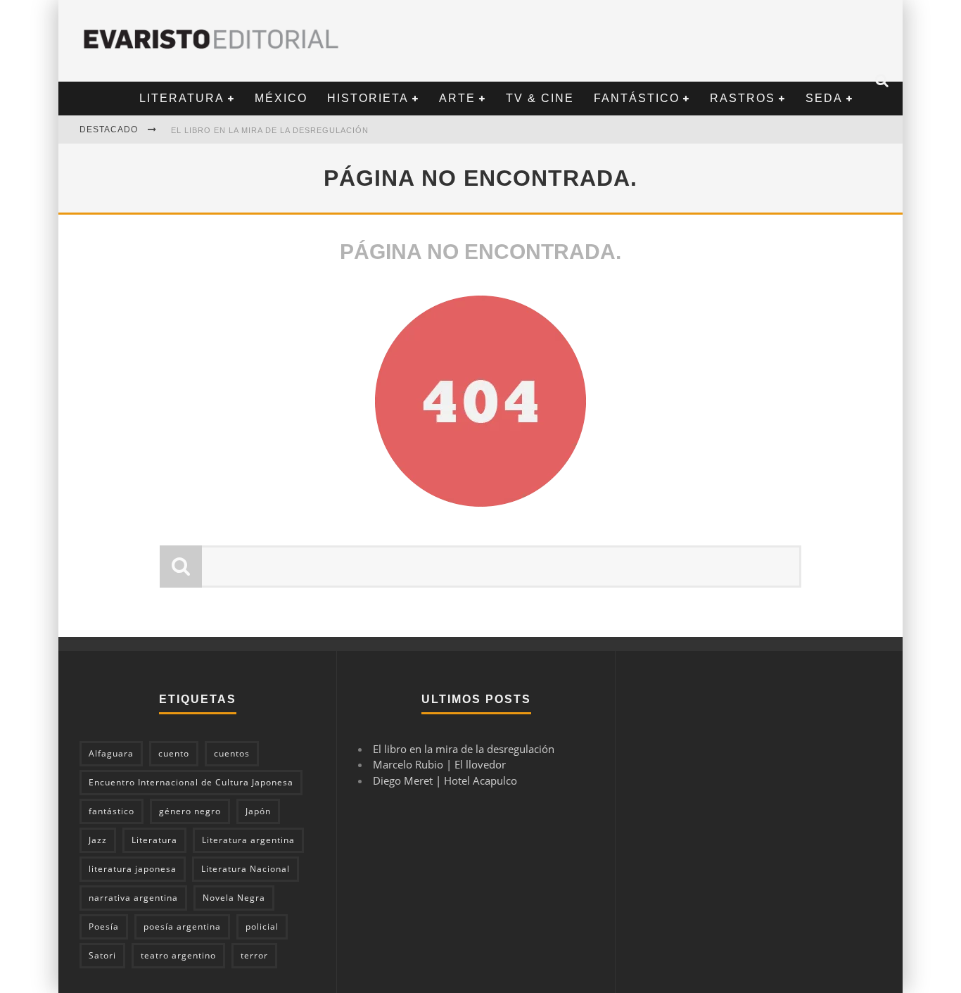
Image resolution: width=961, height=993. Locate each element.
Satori (102, 955)
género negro (190, 811)
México (281, 98)
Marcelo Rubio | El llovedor (439, 764)
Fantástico (637, 98)
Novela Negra (234, 898)
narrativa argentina (133, 898)
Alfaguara (111, 753)
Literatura (181, 98)
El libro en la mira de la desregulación (270, 130)
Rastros (742, 98)
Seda (824, 98)
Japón (258, 811)
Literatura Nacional (245, 869)
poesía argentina (182, 926)
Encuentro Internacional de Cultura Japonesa (191, 782)
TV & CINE (540, 98)
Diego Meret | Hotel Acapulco (445, 780)
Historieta (368, 98)
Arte (457, 98)
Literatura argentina (248, 840)
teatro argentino (178, 955)
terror (254, 955)
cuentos (232, 753)
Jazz (98, 840)
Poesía (104, 926)
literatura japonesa (133, 869)
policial (262, 926)
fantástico (111, 811)
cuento (173, 753)
